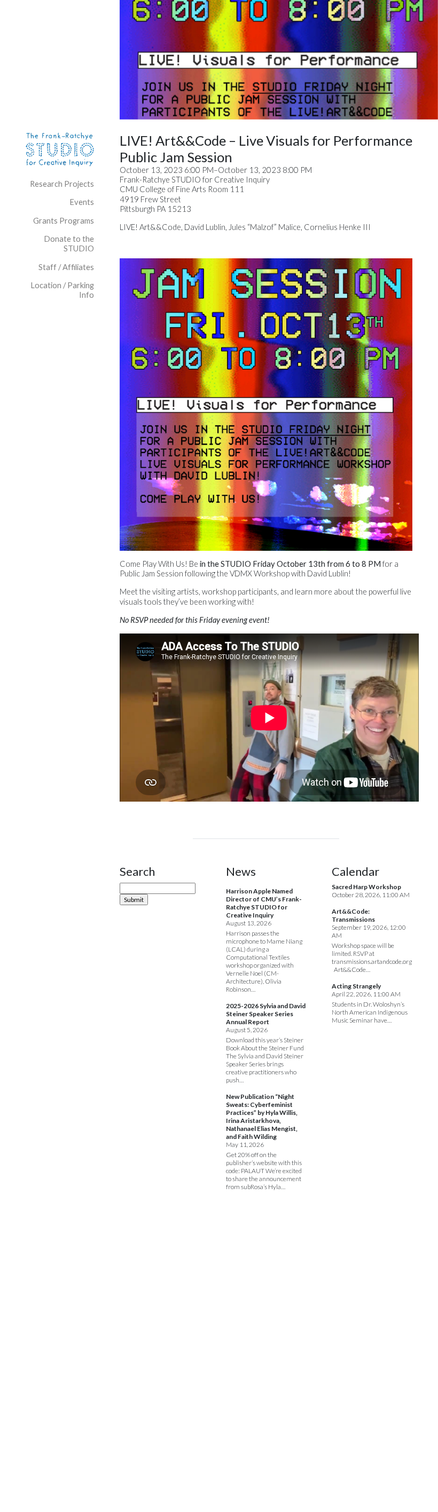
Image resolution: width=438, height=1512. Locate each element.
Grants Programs (63, 220)
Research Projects (62, 183)
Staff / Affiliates (66, 267)
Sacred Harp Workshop (366, 887)
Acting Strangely (356, 986)
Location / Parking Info (62, 290)
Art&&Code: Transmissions (353, 915)
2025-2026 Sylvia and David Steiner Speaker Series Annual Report (266, 1014)
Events (81, 202)
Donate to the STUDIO (69, 243)
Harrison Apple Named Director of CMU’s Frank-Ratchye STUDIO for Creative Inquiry (264, 903)
